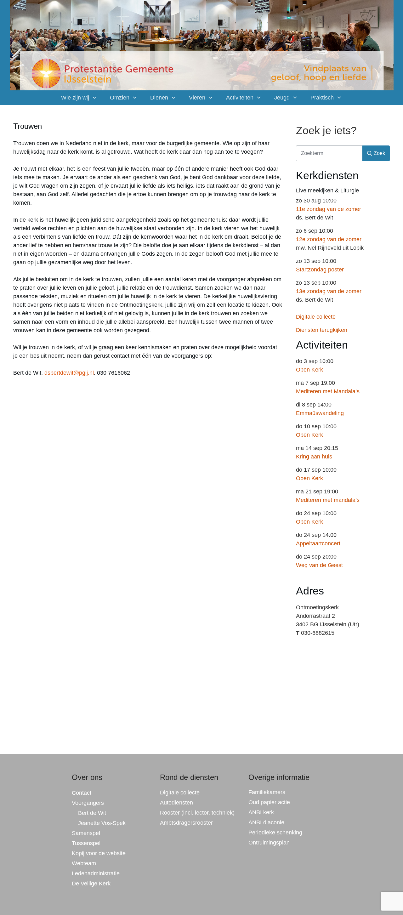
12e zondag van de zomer (328, 239)
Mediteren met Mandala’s (328, 391)
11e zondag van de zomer (328, 209)
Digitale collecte (316, 317)
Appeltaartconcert (318, 543)
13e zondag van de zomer (328, 291)
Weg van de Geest (319, 565)
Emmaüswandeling (320, 413)
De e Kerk (91, 883)
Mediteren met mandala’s (328, 500)
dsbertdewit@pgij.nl (69, 373)
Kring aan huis (314, 456)
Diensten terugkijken (321, 330)
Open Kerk (309, 370)
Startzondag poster (320, 269)
